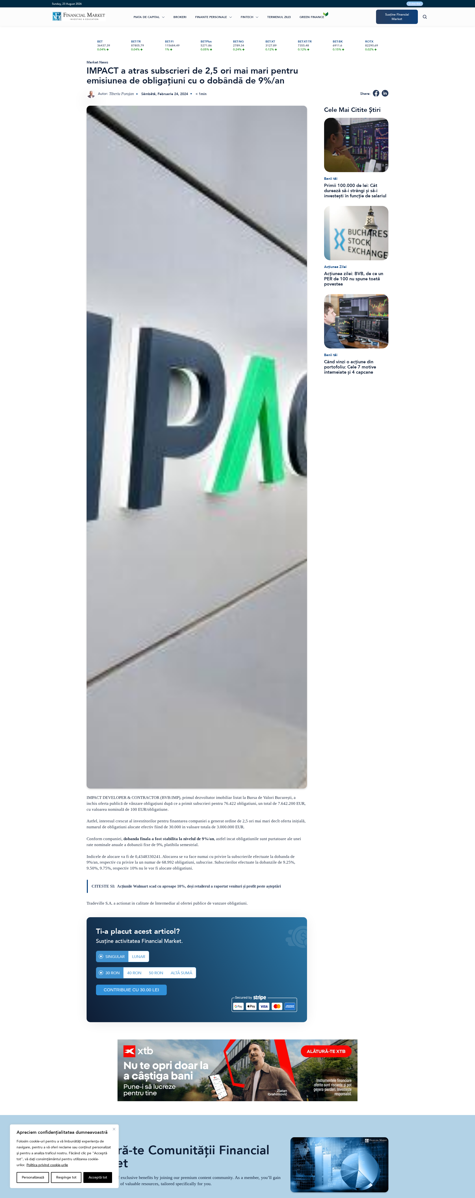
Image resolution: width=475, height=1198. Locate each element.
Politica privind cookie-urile (47, 1165)
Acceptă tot (98, 1177)
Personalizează (33, 1177)
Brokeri (179, 17)
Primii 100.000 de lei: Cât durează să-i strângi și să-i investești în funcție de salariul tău (355, 191)
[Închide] (114, 1129)
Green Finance (312, 17)
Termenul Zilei (279, 17)
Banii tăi (330, 178)
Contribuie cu (131, 989)
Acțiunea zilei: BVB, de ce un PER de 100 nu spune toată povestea (353, 279)
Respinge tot (66, 1177)
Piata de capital (147, 17)
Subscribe (414, 3)
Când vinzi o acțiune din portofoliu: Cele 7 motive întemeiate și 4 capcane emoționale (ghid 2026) (350, 367)
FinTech (247, 17)
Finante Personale (211, 17)
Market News (97, 62)
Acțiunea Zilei (335, 266)
